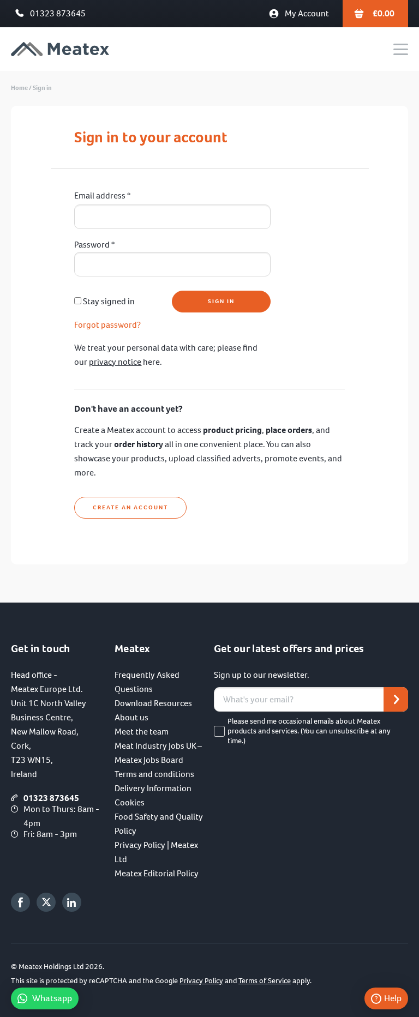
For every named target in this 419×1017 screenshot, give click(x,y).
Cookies (130, 802)
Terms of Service (264, 981)
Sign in (42, 87)
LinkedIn (71, 902)
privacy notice (115, 362)
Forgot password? (107, 324)
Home (19, 87)
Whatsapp (52, 998)
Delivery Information (153, 788)
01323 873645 (58, 13)
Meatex (60, 49)
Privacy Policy (201, 981)
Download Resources (153, 703)
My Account (307, 13)
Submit (396, 699)
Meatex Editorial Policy (157, 873)
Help (393, 998)
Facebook (20, 902)
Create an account (130, 507)
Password (94, 244)
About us (131, 717)
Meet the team (142, 731)
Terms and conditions (154, 774)
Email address (102, 195)
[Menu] (400, 49)
